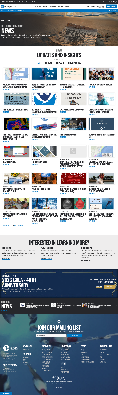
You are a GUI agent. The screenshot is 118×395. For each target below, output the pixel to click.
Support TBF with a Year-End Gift (101, 135)
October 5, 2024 (64, 211)
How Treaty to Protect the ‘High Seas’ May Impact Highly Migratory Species (72, 164)
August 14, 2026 (29, 303)
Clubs (24, 360)
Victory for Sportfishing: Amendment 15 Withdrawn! (15, 85)
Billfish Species (66, 359)
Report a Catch (111, 6)
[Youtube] (114, 2)
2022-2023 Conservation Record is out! (14, 190)
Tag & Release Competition (46, 363)
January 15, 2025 (36, 107)
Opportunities (65, 355)
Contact (105, 1)
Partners (60, 6)
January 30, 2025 (7, 107)
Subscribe (75, 335)
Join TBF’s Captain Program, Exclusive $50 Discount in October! (101, 216)
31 (19, 225)
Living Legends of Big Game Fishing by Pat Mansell (101, 110)
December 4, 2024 (64, 159)
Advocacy (45, 6)
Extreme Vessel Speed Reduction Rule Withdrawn (44, 110)
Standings (45, 368)
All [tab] (38, 62)
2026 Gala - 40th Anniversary (8, 11)
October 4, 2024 (93, 211)
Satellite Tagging (47, 352)
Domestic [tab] (60, 62)
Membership (101, 6)
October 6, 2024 (36, 211)
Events (67, 6)
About (100, 1)
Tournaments (27, 365)
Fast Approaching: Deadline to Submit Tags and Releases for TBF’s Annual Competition (45, 217)
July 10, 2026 (60, 303)
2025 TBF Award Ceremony (72, 109)
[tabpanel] (59, 147)
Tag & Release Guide (47, 359)
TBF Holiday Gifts (39, 161)
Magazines (64, 350)
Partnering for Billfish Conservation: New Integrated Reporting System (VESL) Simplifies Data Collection (30, 1)
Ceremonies (64, 369)
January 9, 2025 (92, 107)
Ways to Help (47, 248)
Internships (86, 248)
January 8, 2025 (7, 132)
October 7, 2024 (7, 211)
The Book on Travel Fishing (15, 109)
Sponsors (26, 357)
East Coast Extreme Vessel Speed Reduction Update (101, 163)
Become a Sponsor (105, 355)
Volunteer (103, 362)
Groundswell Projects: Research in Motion (37, 306)
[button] (116, 305)
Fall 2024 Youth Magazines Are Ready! (15, 215)
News (2, 2)
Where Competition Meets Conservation (96, 306)
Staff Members (85, 357)
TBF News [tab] (48, 62)
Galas (63, 367)
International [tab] (74, 62)
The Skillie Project (68, 134)
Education (53, 6)
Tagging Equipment (47, 357)
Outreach (64, 352)
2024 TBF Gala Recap (41, 189)
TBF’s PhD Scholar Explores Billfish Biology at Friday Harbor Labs (73, 216)
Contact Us (84, 352)
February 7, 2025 (7, 82)
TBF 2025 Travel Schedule (100, 84)
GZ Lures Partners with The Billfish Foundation (44, 135)
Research (38, 6)
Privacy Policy (59, 387)
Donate (93, 6)
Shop (88, 6)
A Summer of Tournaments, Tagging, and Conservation (68, 306)
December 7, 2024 (64, 132)
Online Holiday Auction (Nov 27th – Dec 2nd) (73, 190)
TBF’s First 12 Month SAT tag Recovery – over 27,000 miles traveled (15, 137)
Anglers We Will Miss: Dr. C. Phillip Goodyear (101, 190)
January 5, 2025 (35, 132)
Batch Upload (9, 161)
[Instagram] (116, 2)
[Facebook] (109, 2)
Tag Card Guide (46, 371)
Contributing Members (87, 362)
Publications (46, 350)
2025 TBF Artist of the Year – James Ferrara (45, 85)
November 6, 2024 (93, 186)
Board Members (85, 359)
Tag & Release (46, 355)
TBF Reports (45, 366)
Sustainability (65, 357)
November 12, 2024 (7, 186)
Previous (6, 225)
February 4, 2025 (36, 82)
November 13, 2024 (93, 159)
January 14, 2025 (64, 107)
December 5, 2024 (93, 132)
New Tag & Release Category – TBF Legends (72, 85)
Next (21, 225)
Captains (25, 362)
